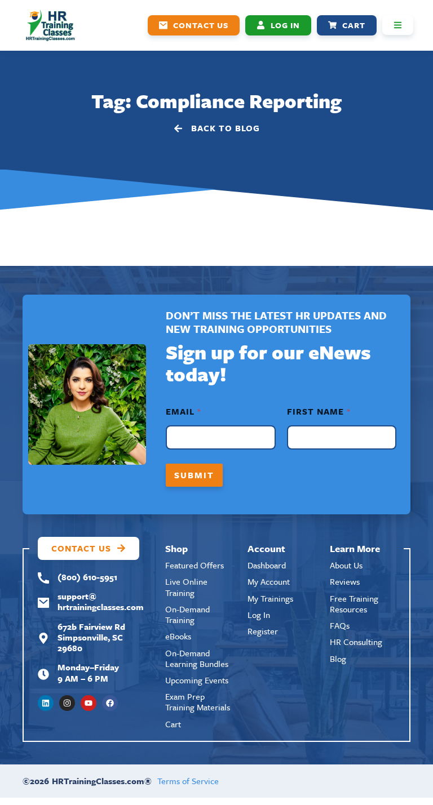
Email (183, 411)
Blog (338, 658)
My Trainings (270, 598)
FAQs (340, 625)
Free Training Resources (354, 603)
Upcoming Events (196, 680)
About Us (346, 565)
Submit (194, 475)
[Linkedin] (46, 703)
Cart (173, 724)
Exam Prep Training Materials (197, 701)
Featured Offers (194, 565)
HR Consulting (356, 641)
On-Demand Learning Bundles (196, 658)
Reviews (345, 581)
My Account (269, 581)
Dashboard (267, 565)
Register (263, 631)
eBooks (178, 636)
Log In (259, 614)
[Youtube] (88, 703)
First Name (318, 411)
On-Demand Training (187, 614)
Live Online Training (186, 586)
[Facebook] (110, 703)
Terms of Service (188, 781)
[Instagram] (67, 703)
